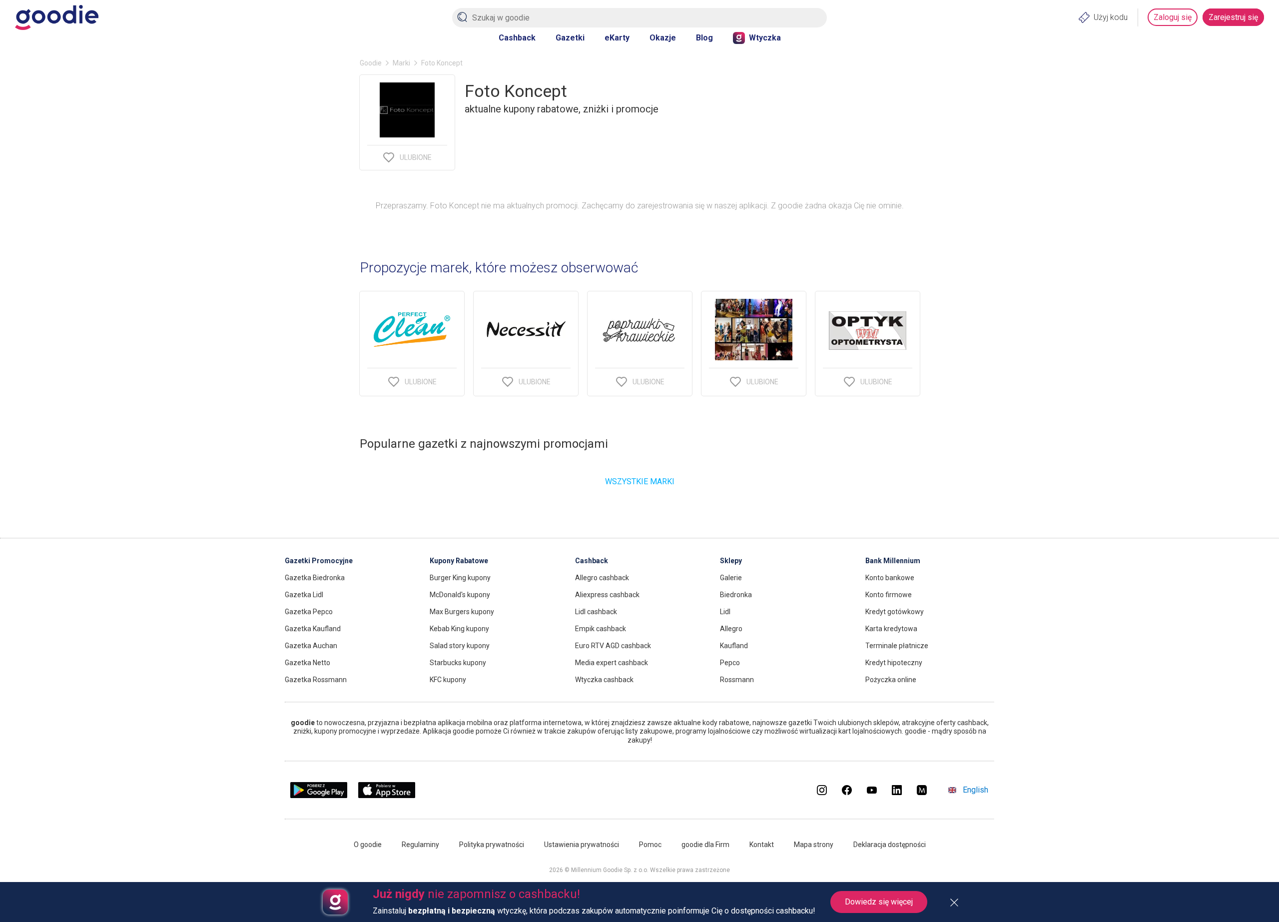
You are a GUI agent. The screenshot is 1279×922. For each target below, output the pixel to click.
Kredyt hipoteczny (893, 663)
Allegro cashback (602, 578)
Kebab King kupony (459, 629)
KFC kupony (448, 680)
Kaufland (734, 646)
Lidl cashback (596, 612)
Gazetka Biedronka (315, 578)
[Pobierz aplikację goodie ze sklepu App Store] (387, 795)
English (975, 790)
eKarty (617, 37)
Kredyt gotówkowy (894, 612)
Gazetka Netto (307, 663)
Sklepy (731, 561)
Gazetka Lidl (304, 595)
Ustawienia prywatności (581, 845)
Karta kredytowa (891, 629)
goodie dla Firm (705, 845)
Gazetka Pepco (309, 612)
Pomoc (650, 845)
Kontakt (761, 845)
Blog (704, 37)
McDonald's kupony (460, 595)
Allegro (731, 629)
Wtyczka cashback (604, 680)
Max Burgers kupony (462, 612)
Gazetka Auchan (311, 646)
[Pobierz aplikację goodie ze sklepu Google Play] (319, 795)
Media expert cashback (611, 663)
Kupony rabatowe (459, 561)
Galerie (731, 578)
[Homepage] (56, 17)
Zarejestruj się (1233, 17)
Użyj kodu (1111, 17)
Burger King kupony (460, 578)
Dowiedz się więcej (879, 902)
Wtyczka (765, 37)
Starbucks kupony (458, 663)
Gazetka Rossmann (316, 680)
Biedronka (736, 595)
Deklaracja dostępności (889, 845)
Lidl (725, 612)
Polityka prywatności (491, 845)
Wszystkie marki (639, 481)
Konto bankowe (889, 578)
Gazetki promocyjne (319, 561)
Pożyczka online (890, 680)
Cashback (517, 37)
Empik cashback (600, 629)
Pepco (730, 663)
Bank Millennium (892, 561)
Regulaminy (420, 845)
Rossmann (737, 680)
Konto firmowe (888, 595)
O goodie (368, 845)
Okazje (662, 37)
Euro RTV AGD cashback (613, 646)
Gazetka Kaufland (313, 629)
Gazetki (570, 37)
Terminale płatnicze (896, 646)
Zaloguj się (1173, 17)
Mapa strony (813, 845)
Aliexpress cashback (607, 595)
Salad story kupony (460, 646)
